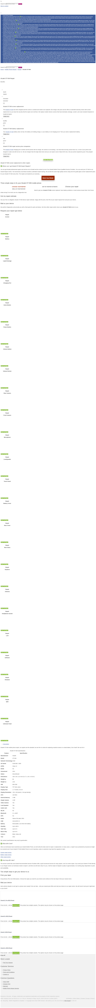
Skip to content (4, 6)
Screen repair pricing (6, 852)
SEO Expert (67, 1000)
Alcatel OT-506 (9, 109)
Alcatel (19, 69)
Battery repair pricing (6, 854)
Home (2, 69)
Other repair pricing (6, 857)
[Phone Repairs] (7, 10)
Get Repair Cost (16, 905)
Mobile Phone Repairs (11, 69)
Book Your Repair (48, 159)
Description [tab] (6, 744)
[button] (1, 1)
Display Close (6, 116)
